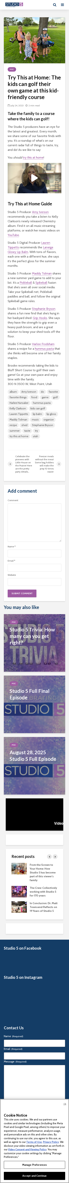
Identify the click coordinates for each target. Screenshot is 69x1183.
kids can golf (37, 408)
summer (15, 430)
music (35, 419)
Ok (64, 1104)
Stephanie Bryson (43, 309)
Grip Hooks (40, 318)
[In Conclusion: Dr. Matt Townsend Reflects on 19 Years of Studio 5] (19, 907)
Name (12, 546)
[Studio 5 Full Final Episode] (34, 704)
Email (11, 561)
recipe (13, 425)
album (13, 391)
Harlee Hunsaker (19, 403)
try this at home (33, 157)
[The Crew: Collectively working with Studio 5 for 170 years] (19, 891)
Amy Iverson (40, 212)
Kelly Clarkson (18, 408)
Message (15, 1061)
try (36, 430)
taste (27, 430)
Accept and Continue (34, 1175)
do (42, 391)
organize (49, 419)
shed (24, 425)
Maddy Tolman (42, 273)
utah (35, 436)
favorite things (18, 397)
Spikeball (41, 282)
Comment (13, 500)
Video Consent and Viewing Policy (27, 1149)
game (45, 397)
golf (55, 397)
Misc (12, 69)
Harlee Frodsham (43, 344)
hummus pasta (44, 348)
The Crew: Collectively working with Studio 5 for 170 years (43, 891)
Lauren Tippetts (19, 414)
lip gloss (51, 414)
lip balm (37, 414)
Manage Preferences (34, 1164)
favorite (53, 391)
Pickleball (26, 282)
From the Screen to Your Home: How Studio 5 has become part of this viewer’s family (43, 872)
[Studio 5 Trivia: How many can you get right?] (34, 642)
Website (12, 575)
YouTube (13, 235)
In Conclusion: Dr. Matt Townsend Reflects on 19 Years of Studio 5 (44, 907)
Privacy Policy (51, 1141)
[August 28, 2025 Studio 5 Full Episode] (34, 765)
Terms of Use (34, 1141)
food (34, 397)
